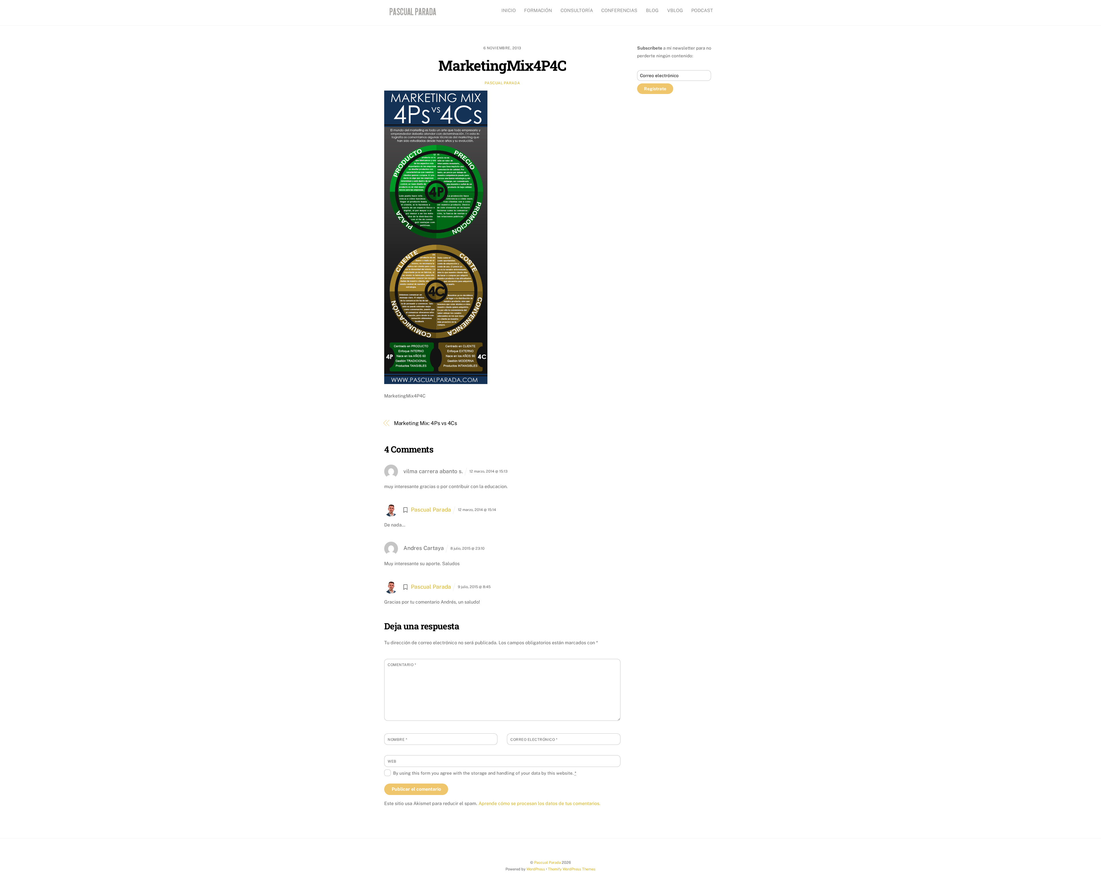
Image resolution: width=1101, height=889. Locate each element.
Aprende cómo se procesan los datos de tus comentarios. (539, 803)
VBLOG (675, 10)
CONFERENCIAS (619, 10)
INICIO (508, 10)
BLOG (652, 10)
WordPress (535, 869)
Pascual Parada (502, 83)
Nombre (397, 739)
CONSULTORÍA (577, 10)
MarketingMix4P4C (502, 65)
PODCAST (702, 10)
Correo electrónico (533, 739)
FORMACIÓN (538, 10)
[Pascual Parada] (412, 16)
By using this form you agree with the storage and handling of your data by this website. (484, 773)
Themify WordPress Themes (572, 869)
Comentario (402, 665)
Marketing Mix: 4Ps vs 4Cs (425, 423)
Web (392, 761)
